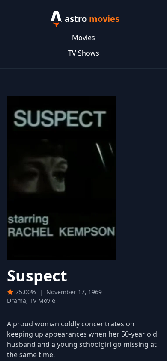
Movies (83, 37)
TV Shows (83, 53)
